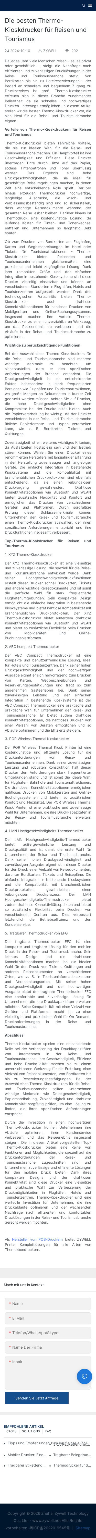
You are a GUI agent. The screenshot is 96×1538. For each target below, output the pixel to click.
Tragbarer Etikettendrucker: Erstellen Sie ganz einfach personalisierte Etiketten (27, 1465)
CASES (11, 1431)
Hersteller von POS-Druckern (37, 1239)
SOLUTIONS (31, 1431)
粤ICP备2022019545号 (50, 1527)
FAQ (48, 1431)
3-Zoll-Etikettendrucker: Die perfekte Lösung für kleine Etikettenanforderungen (72, 1444)
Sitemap (82, 1527)
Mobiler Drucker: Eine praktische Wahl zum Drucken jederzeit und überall (27, 1455)
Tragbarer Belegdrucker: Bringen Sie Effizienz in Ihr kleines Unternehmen (72, 1455)
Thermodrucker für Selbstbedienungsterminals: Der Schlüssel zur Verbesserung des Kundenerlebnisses (72, 1465)
